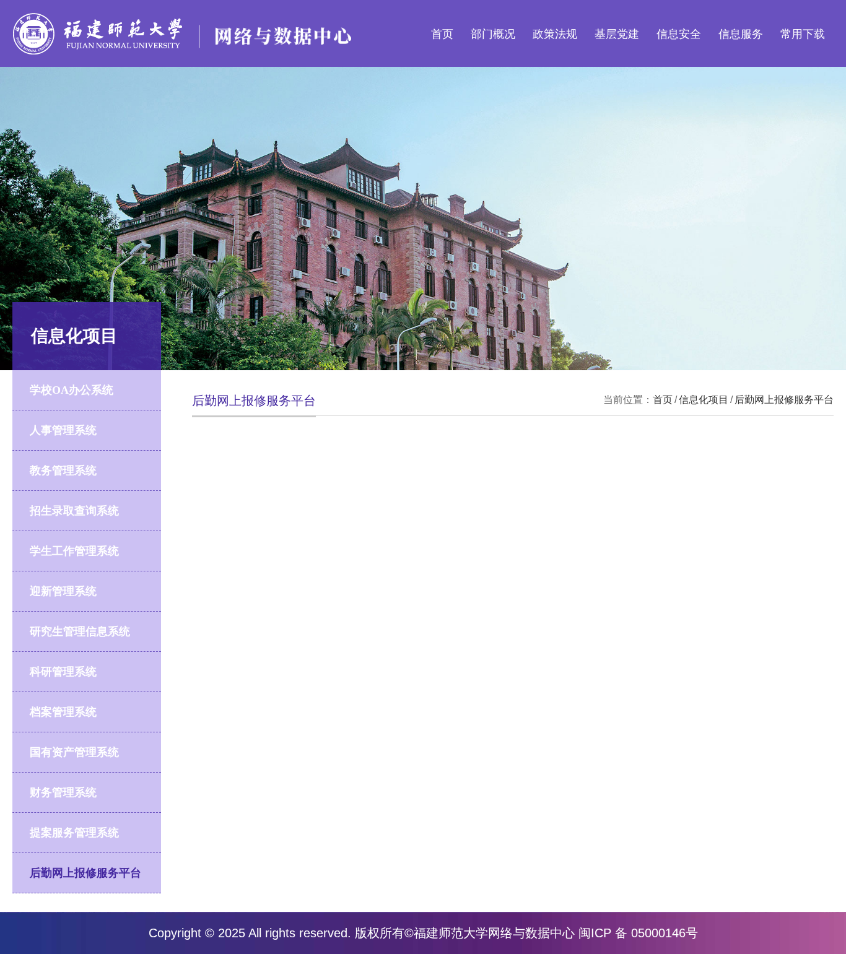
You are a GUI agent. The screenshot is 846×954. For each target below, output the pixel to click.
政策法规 (555, 34)
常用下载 (802, 34)
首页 (442, 34)
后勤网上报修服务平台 (784, 399)
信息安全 (678, 34)
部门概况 (493, 34)
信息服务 (740, 34)
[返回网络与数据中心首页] (182, 17)
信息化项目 (703, 399)
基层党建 (617, 34)
